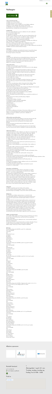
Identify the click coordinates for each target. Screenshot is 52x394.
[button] (47, 3)
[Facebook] (7, 373)
